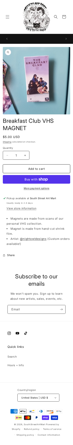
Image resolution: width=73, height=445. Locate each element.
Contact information (49, 435)
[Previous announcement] (7, 39)
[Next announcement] (66, 39)
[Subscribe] (61, 309)
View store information (21, 208)
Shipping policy (25, 435)
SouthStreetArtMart (34, 424)
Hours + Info (15, 365)
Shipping (7, 142)
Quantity (8, 147)
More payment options (36, 188)
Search (12, 356)
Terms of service (52, 429)
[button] (7, 17)
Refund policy (31, 429)
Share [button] (11, 255)
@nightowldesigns (33, 239)
